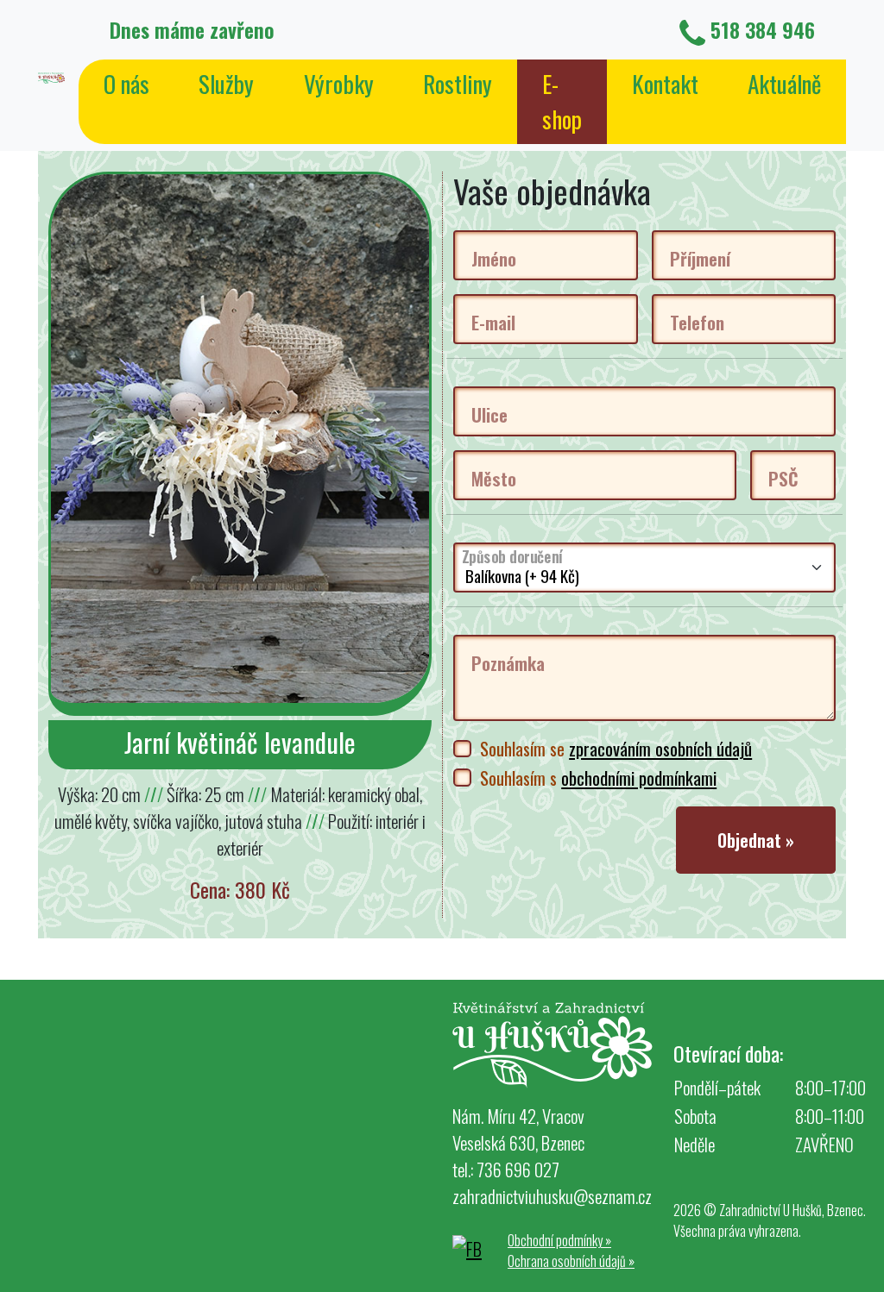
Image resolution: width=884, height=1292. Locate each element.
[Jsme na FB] (469, 1246)
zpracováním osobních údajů (660, 748)
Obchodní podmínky (559, 1240)
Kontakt (665, 83)
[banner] (51, 75)
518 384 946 (762, 29)
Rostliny (457, 83)
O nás (126, 83)
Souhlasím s (598, 777)
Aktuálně (784, 83)
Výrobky (339, 83)
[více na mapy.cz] (221, 1129)
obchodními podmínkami (639, 777)
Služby (226, 83)
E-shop (562, 101)
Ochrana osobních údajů (571, 1261)
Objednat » (755, 840)
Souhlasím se (616, 748)
